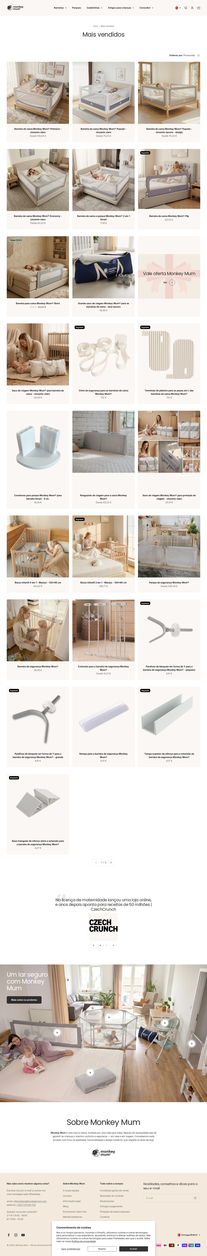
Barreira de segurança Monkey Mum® (37, 666)
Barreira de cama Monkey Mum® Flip (169, 216)
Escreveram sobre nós (74, 1211)
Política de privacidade (84, 1241)
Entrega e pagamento (111, 1206)
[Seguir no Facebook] (9, 1235)
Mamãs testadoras (72, 1216)
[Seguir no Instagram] (16, 1235)
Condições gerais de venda (114, 1190)
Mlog (65, 1206)
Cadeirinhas (93, 7)
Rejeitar (102, 1248)
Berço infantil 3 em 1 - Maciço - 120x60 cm (103, 582)
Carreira (67, 1195)
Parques (76, 7)
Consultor (145, 7)
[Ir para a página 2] (110, 862)
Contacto (105, 1216)
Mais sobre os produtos (24, 999)
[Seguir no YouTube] (23, 1235)
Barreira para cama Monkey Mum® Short (38, 303)
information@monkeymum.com (30, 1201)
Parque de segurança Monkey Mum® (169, 582)
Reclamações (107, 1201)
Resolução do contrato (112, 1195)
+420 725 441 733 (26, 1205)
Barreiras (59, 7)
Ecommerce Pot (44, 1245)
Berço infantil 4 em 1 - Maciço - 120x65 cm (38, 582)
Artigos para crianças (119, 7)
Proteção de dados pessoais (115, 1211)
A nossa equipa (71, 1190)
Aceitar (133, 1248)
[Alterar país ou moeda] (178, 7)
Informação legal (72, 1201)
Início (95, 26)
